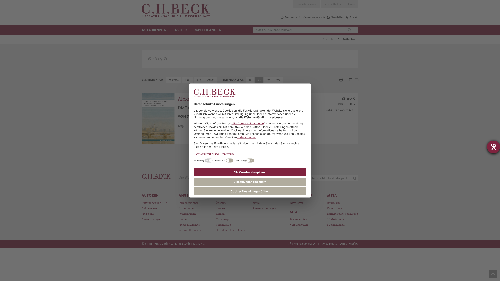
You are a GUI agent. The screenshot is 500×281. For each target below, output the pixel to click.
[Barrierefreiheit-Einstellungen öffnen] (493, 146)
